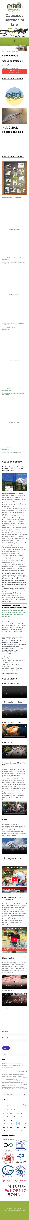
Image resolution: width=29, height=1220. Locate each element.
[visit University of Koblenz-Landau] (21, 1158)
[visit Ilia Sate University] (8, 1158)
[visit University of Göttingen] (8, 1171)
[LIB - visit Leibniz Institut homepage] (14, 1182)
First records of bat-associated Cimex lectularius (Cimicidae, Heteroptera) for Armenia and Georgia (13, 1074)
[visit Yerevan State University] (21, 1171)
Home (3, 51)
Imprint (9, 1208)
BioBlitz (11, 970)
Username (5, 1031)
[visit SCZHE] (21, 1145)
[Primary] (14, 41)
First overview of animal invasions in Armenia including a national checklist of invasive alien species (13, 1065)
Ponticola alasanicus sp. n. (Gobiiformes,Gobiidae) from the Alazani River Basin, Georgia (13, 1087)
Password (5, 1037)
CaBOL (8, 51)
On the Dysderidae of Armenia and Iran (12, 1070)
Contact (19, 1208)
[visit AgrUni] (8, 1145)
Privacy (14, 1208)
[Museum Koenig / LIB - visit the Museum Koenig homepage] (14, 1195)
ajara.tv (15, 1008)
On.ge (14, 990)
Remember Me (7, 1044)
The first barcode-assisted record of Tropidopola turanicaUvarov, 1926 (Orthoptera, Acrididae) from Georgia (14, 1081)
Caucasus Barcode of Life (14, 20)
